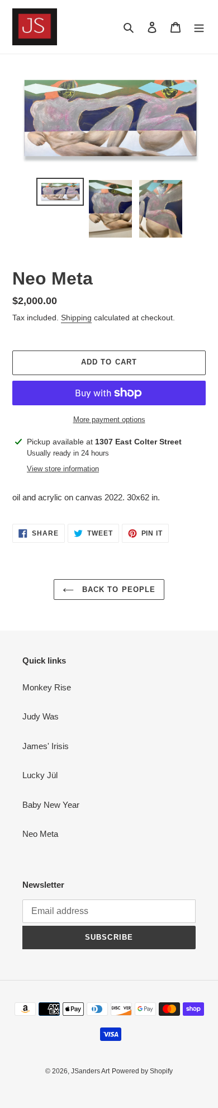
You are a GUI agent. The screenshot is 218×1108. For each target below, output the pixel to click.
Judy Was (40, 716)
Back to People (117, 589)
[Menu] (199, 27)
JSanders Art (90, 1071)
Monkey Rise (46, 687)
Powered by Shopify (142, 1071)
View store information (63, 469)
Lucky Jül (40, 775)
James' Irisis (45, 746)
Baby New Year (50, 804)
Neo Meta (40, 834)
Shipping (76, 317)
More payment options (109, 419)
